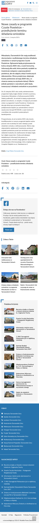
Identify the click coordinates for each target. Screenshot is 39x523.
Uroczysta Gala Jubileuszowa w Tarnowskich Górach (8, 260)
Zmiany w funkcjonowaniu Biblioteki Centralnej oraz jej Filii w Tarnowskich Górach (25, 357)
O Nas (11, 515)
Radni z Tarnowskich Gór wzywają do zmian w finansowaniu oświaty (28, 287)
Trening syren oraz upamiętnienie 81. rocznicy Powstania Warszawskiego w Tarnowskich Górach (27, 262)
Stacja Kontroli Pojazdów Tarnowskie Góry (18, 443)
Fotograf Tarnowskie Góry (12, 430)
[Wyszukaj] (33, 3)
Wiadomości (16, 17)
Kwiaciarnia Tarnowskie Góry (13, 423)
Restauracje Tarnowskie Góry (13, 446)
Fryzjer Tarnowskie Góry (12, 433)
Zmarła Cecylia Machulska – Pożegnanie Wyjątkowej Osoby (25, 320)
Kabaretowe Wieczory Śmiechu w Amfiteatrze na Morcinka (25, 375)
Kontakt (4, 515)
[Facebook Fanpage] (27, 2)
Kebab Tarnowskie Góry (12, 449)
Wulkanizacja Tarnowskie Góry (14, 439)
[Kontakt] (30, 2)
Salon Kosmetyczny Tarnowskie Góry (16, 436)
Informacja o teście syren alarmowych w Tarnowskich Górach (25, 329)
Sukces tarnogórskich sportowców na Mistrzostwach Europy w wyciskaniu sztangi (24, 384)
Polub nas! (8, 230)
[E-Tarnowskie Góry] (8, 3)
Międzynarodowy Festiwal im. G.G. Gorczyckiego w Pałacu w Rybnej (25, 366)
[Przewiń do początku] (34, 518)
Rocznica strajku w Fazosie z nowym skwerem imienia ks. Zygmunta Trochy (25, 311)
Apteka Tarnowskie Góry (12, 417)
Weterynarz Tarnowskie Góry (13, 426)
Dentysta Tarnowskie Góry (12, 413)
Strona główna (5, 17)
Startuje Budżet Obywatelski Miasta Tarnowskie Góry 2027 (23, 347)
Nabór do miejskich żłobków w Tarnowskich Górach (24, 394)
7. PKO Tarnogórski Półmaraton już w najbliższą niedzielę (25, 338)
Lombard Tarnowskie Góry (12, 420)
